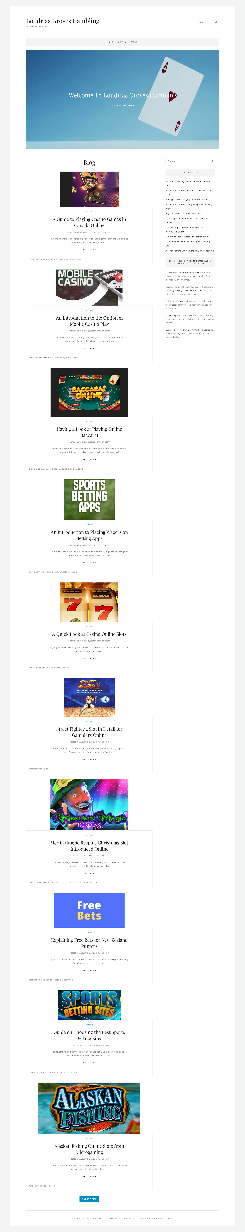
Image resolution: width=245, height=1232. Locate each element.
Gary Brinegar (103, 232)
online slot (91, 883)
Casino (134, 42)
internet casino (57, 259)
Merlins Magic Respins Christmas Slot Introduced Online (89, 845)
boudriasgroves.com (162, 1218)
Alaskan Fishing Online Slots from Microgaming (89, 1149)
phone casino (71, 358)
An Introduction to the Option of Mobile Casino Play (89, 321)
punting (59, 1072)
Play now (170, 315)
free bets (54, 980)
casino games (35, 358)
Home (110, 42)
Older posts (89, 1199)
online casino (57, 358)
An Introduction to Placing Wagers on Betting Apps (89, 535)
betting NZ (34, 980)
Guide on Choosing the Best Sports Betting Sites (89, 1035)
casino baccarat (37, 469)
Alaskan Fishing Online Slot (42, 1186)
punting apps (49, 572)
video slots (66, 668)
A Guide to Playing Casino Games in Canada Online (89, 222)
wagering (72, 572)
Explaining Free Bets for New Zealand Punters (89, 943)
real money (178, 301)
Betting (122, 42)
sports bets (61, 572)
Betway (192, 330)
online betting (35, 572)
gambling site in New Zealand (188, 290)
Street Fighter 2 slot (38, 769)
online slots (47, 668)
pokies (57, 668)
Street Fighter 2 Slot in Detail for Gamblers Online (89, 732)
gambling (45, 259)
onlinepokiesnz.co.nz (190, 272)
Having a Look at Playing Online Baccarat (89, 432)
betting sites (34, 1072)
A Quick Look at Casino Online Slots (89, 634)
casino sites (34, 259)
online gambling (73, 259)
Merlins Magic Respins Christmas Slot (68, 883)
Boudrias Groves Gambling (62, 20)
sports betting (70, 1072)
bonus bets (44, 980)
